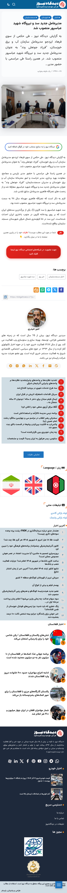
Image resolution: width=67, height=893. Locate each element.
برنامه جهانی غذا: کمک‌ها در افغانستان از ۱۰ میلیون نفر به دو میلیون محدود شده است (27, 656)
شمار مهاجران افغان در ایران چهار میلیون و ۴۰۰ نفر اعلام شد (27, 712)
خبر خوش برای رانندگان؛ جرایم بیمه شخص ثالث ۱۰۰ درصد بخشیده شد (32, 615)
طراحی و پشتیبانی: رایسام (11, 890)
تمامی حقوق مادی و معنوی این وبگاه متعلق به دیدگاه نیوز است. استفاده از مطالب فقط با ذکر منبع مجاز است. (34, 884)
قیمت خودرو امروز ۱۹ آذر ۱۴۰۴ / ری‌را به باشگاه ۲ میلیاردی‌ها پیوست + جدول (28, 779)
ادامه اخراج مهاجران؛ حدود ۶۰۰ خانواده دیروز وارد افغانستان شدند (26, 674)
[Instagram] (45, 761)
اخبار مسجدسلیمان (56, 276)
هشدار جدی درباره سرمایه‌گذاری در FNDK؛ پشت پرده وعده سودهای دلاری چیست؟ (32, 532)
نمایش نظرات (34, 454)
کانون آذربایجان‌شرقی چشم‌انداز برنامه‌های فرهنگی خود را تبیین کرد (30, 547)
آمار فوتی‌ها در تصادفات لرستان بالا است (35, 794)
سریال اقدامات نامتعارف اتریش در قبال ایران (36, 394)
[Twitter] (21, 761)
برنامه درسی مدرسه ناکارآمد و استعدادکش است (35, 413)
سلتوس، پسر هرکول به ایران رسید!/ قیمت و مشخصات (32, 438)
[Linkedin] (16, 761)
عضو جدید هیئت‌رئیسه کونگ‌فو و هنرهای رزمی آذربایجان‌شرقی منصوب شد (30, 592)
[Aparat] (10, 761)
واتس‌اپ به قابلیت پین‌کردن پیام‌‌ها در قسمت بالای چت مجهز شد (31, 426)
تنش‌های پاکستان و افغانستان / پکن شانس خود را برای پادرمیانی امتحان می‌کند (27, 637)
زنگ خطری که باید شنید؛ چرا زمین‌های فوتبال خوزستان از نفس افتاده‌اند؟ (33, 608)
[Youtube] (39, 761)
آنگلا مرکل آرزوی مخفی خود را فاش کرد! (39, 407)
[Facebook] (27, 761)
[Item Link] (57, 637)
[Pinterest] (33, 761)
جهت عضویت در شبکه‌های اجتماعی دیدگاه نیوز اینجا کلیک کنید (33, 252)
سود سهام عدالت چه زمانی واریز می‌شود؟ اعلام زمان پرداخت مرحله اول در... (31, 600)
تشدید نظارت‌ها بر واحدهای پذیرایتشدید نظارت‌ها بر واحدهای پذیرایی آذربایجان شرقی (33, 382)
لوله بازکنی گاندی (59, 513)
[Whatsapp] (57, 761)
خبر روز (41, 276)
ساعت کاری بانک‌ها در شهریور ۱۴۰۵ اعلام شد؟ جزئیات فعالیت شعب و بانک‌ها (31, 562)
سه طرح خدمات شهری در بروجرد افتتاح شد (37, 388)
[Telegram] (51, 761)
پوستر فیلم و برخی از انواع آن (45, 585)
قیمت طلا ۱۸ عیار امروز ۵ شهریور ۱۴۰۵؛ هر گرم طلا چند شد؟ (31, 540)
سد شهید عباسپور (28, 276)
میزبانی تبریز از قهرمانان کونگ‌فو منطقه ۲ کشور (37, 578)
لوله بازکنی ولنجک (58, 518)
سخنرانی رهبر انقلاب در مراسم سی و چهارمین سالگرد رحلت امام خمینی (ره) (30, 419)
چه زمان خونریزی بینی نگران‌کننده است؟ (39, 432)
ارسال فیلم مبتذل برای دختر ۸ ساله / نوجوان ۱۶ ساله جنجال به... (33, 400)
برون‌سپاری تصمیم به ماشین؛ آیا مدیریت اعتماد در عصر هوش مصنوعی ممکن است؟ (30, 555)
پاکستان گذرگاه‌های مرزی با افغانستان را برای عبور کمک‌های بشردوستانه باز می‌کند (27, 693)
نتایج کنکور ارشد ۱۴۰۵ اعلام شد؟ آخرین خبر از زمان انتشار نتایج (32, 570)
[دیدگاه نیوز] (51, 5)
